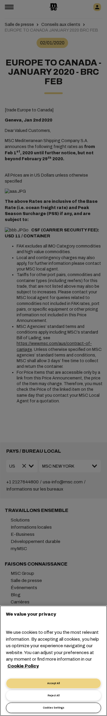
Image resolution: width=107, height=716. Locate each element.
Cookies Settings (53, 707)
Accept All (53, 683)
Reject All (53, 695)
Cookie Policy (23, 666)
